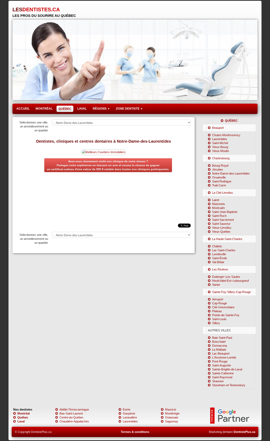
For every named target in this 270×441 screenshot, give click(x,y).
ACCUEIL (23, 108)
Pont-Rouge (220, 361)
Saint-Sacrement (223, 219)
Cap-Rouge (219, 303)
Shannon (218, 381)
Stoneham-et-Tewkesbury (228, 385)
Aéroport (217, 299)
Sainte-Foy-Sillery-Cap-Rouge (231, 292)
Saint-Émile (219, 258)
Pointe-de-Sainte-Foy (225, 315)
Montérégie (172, 413)
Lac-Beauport (220, 353)
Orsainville (219, 177)
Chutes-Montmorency (226, 135)
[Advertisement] (103, 202)
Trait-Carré (219, 185)
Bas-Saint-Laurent (71, 413)
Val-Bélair (218, 262)
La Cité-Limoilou (222, 192)
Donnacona (219, 345)
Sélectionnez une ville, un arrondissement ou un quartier (33, 126)
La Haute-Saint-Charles (227, 239)
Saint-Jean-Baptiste (224, 211)
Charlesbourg (220, 158)
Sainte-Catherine (223, 373)
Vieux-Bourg (220, 147)
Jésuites (217, 169)
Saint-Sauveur (221, 223)
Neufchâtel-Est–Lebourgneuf (230, 280)
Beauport (218, 127)
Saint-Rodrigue (221, 181)
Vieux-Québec (221, 231)
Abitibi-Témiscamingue (74, 409)
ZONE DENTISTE (129, 108)
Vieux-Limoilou (221, 227)
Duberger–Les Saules (226, 276)
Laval (21, 421)
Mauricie (170, 409)
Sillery (216, 323)
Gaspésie (129, 413)
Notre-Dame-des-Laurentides (231, 173)
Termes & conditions (135, 431)
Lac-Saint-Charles (223, 250)
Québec (22, 417)
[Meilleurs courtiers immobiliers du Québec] (103, 152)
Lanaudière (130, 417)
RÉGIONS (101, 108)
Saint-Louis (219, 319)
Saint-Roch (219, 215)
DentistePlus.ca (244, 431)
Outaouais (171, 417)
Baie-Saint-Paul (222, 337)
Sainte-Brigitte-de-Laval (227, 369)
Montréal (23, 413)
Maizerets (218, 204)
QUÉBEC (65, 108)
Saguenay (171, 421)
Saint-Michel (220, 143)
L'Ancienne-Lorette (224, 357)
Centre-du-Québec (71, 417)
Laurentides (219, 139)
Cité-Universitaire (223, 307)
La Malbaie (219, 349)
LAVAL (82, 108)
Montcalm (218, 208)
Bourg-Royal (220, 165)
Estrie (126, 409)
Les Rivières (220, 269)
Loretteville (219, 254)
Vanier (216, 284)
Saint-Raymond (222, 377)
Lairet (215, 200)
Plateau (217, 311)
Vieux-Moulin (220, 151)
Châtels (217, 246)
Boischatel (219, 341)
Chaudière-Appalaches (74, 421)
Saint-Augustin (221, 365)
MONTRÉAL (44, 108)
